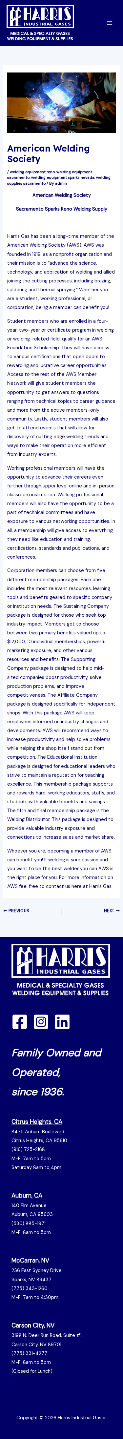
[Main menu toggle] (109, 23)
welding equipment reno (32, 172)
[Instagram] (41, 1022)
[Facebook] (19, 1022)
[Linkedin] (62, 1022)
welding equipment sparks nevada (62, 177)
